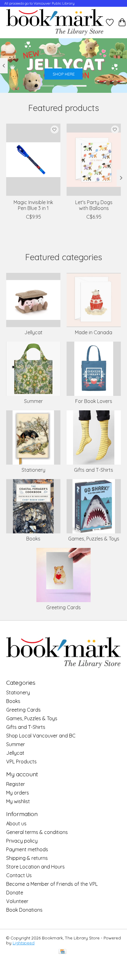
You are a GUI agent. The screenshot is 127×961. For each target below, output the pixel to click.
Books (33, 539)
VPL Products (21, 761)
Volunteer (17, 901)
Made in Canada (93, 332)
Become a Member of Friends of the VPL (52, 884)
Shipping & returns (27, 858)
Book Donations (24, 910)
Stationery (33, 470)
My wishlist (18, 801)
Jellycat (33, 332)
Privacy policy (22, 841)
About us (16, 823)
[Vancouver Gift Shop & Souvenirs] (55, 22)
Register (15, 784)
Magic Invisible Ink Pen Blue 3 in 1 (33, 205)
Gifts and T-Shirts (93, 470)
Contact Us (19, 875)
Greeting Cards (63, 607)
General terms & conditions (37, 832)
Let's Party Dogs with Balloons (94, 205)
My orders (17, 793)
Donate (14, 892)
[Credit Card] (62, 952)
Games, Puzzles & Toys (93, 539)
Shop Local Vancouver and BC (41, 736)
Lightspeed (24, 942)
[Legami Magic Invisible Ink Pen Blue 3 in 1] (33, 160)
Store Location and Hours (35, 867)
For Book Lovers (93, 401)
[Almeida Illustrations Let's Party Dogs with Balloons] (94, 160)
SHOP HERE (64, 74)
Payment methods (27, 849)
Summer (33, 401)
